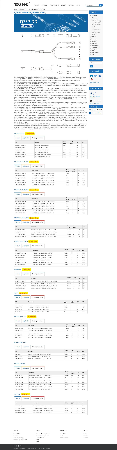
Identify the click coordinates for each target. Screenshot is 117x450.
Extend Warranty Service (42, 435)
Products (36, 5)
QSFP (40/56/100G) (96, 21)
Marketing (44, 5)
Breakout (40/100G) (96, 22)
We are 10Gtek (17, 433)
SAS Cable (94, 43)
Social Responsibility (18, 437)
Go (91, 66)
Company (71, 5)
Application (26, 138)
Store (78, 5)
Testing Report (40, 437)
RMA (37, 441)
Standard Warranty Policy (42, 433)
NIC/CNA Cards (95, 45)
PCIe (93, 54)
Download (85, 435)
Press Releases (64, 433)
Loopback (94, 41)
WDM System (95, 52)
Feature (18, 138)
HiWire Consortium (94, 103)
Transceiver (94, 15)
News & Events (54, 5)
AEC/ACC (94, 36)
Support (63, 5)
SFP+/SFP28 (95, 19)
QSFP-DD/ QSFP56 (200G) (96, 25)
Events (61, 435)
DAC (93, 17)
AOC (93, 38)
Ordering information (37, 138)
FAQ (37, 439)
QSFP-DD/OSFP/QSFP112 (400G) (96, 29)
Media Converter (96, 47)
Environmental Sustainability (20, 439)
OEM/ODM (86, 437)
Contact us (16, 435)
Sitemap (85, 433)
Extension (94, 39)
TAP (93, 50)
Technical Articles (64, 437)
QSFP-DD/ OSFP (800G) (96, 33)
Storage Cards (95, 49)
